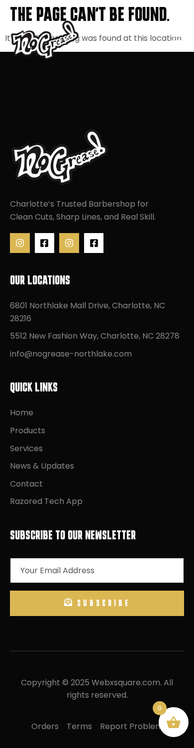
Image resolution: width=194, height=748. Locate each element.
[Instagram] (20, 243)
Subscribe (103, 603)
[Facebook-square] (45, 243)
